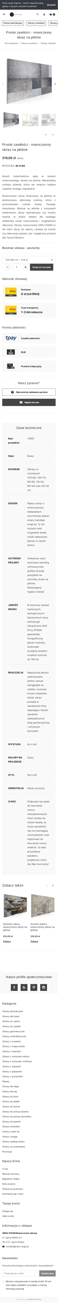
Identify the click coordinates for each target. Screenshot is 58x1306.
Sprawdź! (51, 5)
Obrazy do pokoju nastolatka (16, 1116)
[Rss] (24, 987)
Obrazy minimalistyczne (14, 1036)
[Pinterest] (33, 987)
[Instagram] (43, 987)
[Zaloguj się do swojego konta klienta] (44, 14)
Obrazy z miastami (11, 1051)
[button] (52, 14)
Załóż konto (8, 1216)
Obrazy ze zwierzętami (13, 1146)
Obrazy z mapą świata (13, 1046)
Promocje (7, 1151)
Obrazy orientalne (11, 1126)
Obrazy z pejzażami (12, 1071)
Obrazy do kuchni (11, 1106)
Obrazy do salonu (11, 1021)
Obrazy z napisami (11, 1066)
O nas (5, 1169)
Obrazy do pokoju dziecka (15, 1111)
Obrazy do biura (10, 1096)
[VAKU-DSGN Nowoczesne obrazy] (15, 14)
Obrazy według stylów (13, 1141)
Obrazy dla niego (10, 1086)
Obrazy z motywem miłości (16, 1056)
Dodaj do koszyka (41, 267)
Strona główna (11, 43)
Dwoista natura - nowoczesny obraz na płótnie (15, 927)
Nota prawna (8, 1184)
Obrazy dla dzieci (10, 1016)
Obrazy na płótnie (29, 43)
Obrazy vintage (9, 1136)
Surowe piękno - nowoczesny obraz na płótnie (42, 927)
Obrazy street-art (11, 1131)
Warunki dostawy (10, 1174)
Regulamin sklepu (11, 1179)
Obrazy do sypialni (11, 1026)
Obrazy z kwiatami (36, 23)
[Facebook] (14, 987)
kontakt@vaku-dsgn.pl (15, 1246)
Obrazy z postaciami (12, 1076)
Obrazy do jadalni (11, 1101)
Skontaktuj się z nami (12, 1194)
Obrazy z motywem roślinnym (17, 1061)
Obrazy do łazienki (11, 1121)
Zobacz (7, 941)
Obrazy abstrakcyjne (13, 23)
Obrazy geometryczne (13, 1031)
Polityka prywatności (12, 1189)
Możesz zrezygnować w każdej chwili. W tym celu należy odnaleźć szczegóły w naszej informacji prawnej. (28, 1285)
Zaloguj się (7, 1211)
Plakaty (5, 1081)
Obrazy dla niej (9, 1091)
